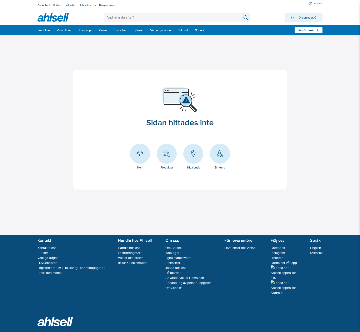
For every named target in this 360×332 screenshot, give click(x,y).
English (315, 248)
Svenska (316, 253)
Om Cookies (173, 288)
